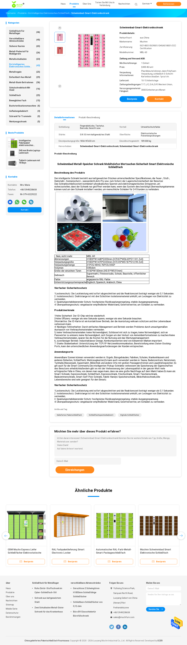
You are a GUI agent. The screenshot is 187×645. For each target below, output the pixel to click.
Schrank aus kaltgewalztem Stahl (47, 600)
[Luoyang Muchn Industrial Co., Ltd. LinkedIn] (125, 627)
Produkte (10, 592)
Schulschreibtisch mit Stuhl (24, 88)
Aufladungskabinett (24, 111)
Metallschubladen (24, 59)
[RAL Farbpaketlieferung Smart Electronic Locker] (70, 525)
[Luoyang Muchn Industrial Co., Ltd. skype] (31, 202)
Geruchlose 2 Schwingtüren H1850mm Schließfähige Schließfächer (86, 592)
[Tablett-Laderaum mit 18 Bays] (13, 163)
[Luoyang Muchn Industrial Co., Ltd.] (19, 4)
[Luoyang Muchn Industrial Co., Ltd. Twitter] (111, 627)
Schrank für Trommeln (24, 116)
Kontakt (24, 210)
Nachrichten (11, 600)
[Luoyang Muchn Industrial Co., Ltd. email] (10, 202)
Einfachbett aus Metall (24, 77)
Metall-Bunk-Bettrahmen (24, 82)
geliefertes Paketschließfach (69, 415)
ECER (160, 640)
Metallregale (24, 72)
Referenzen (168, 4)
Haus (8, 588)
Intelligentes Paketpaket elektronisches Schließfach (26, 142)
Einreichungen (74, 470)
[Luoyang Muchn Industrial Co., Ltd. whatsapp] (17, 202)
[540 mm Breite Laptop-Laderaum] (13, 153)
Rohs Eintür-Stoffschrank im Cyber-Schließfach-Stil (48, 590)
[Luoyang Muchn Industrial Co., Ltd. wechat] (24, 202)
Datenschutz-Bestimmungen (13, 615)
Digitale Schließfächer (129, 415)
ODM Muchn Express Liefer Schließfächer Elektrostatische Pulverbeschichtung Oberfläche (24, 552)
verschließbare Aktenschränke (24, 39)
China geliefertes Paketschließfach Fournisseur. (47, 640)
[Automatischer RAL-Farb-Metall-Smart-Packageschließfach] (114, 525)
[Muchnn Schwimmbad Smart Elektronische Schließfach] (158, 525)
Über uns (10, 596)
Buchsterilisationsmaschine (24, 106)
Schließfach (24, 95)
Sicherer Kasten (24, 46)
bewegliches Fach (24, 100)
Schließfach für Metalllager (24, 32)
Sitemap (10, 605)
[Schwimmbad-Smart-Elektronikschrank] (91, 51)
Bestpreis (132, 99)
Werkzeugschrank (24, 121)
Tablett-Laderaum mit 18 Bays (29, 161)
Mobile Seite (11, 609)
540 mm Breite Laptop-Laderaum (30, 151)
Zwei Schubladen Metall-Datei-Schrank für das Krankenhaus (49, 609)
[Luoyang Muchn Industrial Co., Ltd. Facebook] (118, 627)
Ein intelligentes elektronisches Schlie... (24, 65)
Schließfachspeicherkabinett (101, 415)
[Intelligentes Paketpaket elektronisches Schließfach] (13, 143)
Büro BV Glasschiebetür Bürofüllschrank (84, 614)
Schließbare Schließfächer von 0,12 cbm (88, 604)
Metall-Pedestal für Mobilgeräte (24, 52)
